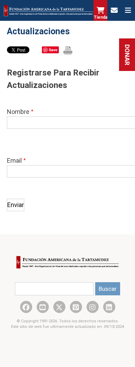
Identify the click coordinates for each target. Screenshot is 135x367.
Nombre (18, 111)
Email (14, 160)
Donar (127, 54)
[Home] (48, 10)
